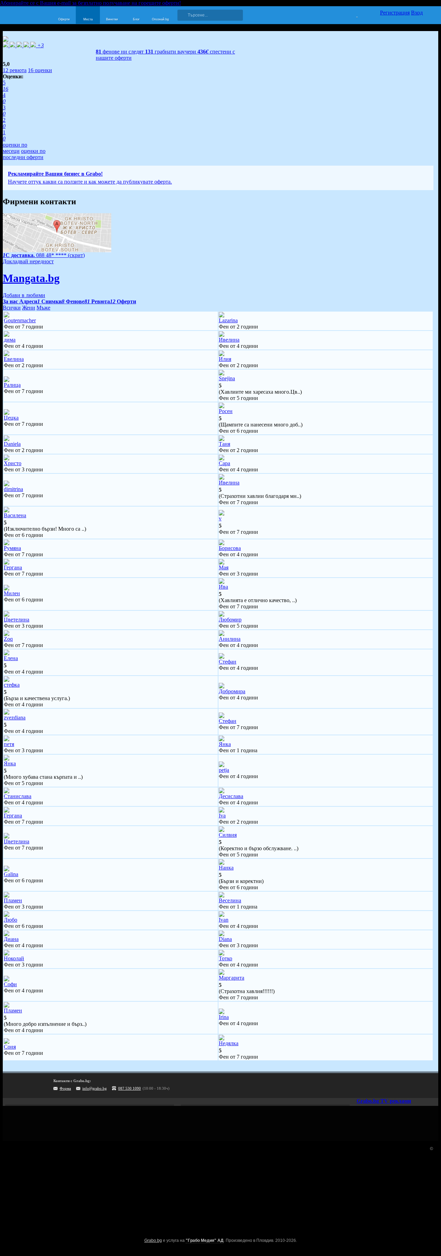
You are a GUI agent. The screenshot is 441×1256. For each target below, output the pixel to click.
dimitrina (13, 489)
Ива (223, 587)
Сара (224, 463)
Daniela (12, 444)
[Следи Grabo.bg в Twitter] (416, 1085)
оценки (40, 70)
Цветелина (16, 619)
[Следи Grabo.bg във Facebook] (430, 1085)
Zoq (8, 639)
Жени (28, 308)
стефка (12, 685)
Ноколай (14, 958)
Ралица (12, 385)
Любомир (230, 619)
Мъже (43, 308)
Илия (225, 359)
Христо (12, 463)
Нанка (226, 868)
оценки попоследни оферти (24, 154)
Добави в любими (24, 295)
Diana (225, 939)
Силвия (228, 835)
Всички (12, 308)
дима (10, 340)
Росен (226, 411)
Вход (417, 13)
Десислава (231, 796)
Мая (223, 567)
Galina (11, 874)
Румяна (12, 548)
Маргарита (231, 978)
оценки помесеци (15, 148)
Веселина (230, 900)
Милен (12, 593)
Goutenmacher (20, 320)
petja (224, 770)
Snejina (227, 378)
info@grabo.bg (94, 1088)
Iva (222, 815)
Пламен (13, 900)
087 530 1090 (129, 1088)
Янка (225, 744)
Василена (15, 515)
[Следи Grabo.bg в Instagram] (402, 1085)
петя (9, 744)
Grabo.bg (153, 1240)
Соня (10, 1047)
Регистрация (395, 13)
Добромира (232, 691)
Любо (10, 920)
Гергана (13, 567)
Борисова (230, 548)
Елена (11, 658)
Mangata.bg (31, 278)
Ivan (223, 920)
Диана (11, 939)
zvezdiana (14, 717)
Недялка (228, 1043)
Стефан (227, 662)
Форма (65, 1088)
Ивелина (229, 340)
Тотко (225, 958)
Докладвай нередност (28, 261)
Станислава (17, 796)
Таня (224, 444)
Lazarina (228, 320)
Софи (10, 984)
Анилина (229, 639)
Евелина (14, 359)
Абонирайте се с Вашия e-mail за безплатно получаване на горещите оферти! (90, 3)
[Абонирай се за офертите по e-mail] (388, 1085)
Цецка (11, 418)
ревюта (15, 70)
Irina (224, 1017)
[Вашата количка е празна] (353, 14)
